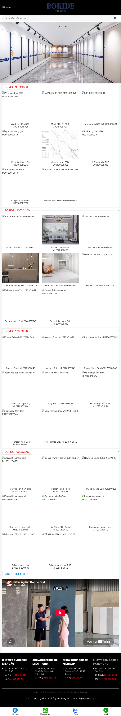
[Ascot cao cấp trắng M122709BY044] (20, 386)
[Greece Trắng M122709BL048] (20, 350)
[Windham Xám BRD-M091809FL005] (20, 106)
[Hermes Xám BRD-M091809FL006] (60, 183)
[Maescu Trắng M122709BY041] (60, 350)
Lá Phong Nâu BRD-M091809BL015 (100, 163)
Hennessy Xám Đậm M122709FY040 (20, 443)
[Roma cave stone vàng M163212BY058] (100, 509)
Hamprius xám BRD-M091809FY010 (20, 201)
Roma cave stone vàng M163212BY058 (100, 528)
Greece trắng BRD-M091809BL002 (60, 163)
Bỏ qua (92, 698)
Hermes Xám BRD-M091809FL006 (60, 200)
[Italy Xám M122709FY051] (60, 386)
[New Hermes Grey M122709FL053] (60, 424)
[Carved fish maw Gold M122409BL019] (60, 303)
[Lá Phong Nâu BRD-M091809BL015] (100, 144)
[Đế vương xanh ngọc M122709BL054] (100, 386)
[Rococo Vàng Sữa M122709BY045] (100, 350)
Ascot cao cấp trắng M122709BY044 (20, 404)
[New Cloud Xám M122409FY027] (60, 268)
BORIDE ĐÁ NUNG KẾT (60, 692)
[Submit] (115, 18)
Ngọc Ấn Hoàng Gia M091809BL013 (20, 163)
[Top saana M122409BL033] (100, 229)
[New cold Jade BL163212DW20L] (100, 471)
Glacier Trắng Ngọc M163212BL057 (60, 490)
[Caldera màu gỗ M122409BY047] (20, 303)
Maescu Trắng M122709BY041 (60, 368)
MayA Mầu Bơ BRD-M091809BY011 (60, 125)
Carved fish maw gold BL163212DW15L (20, 490)
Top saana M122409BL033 (100, 247)
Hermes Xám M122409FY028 (100, 285)
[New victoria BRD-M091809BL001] (100, 106)
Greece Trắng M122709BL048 (20, 368)
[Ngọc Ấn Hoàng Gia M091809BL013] (20, 144)
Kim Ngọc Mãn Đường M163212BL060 (60, 528)
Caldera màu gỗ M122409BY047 (20, 321)
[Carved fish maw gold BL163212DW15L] (20, 471)
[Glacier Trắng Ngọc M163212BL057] (60, 471)
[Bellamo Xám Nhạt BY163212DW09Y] (20, 547)
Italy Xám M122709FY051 (60, 403)
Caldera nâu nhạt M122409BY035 (20, 285)
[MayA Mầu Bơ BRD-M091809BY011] (60, 106)
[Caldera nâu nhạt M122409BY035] (20, 268)
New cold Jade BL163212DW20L (100, 488)
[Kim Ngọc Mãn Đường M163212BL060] (60, 509)
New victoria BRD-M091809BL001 (100, 124)
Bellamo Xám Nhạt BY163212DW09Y (21, 566)
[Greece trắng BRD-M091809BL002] (60, 144)
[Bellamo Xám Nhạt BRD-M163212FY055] (60, 547)
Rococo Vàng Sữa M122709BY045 (100, 368)
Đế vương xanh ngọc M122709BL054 (100, 404)
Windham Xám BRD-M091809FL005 (20, 125)
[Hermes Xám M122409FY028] (100, 268)
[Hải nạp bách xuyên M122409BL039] (60, 229)
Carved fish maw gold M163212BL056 (20, 528)
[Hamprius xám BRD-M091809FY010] (20, 183)
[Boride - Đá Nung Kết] (61, 7)
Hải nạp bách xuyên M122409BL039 (60, 248)
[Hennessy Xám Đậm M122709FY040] (20, 424)
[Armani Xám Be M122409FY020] (20, 229)
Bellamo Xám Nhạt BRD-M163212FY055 (60, 566)
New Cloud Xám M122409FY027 (60, 285)
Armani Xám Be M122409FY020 (20, 247)
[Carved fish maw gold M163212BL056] (20, 509)
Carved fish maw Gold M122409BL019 (60, 322)
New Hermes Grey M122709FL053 (60, 442)
